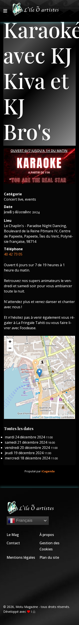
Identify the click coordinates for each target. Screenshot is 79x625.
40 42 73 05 (13, 254)
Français (23, 520)
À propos (47, 534)
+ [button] (10, 341)
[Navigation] (5, 11)
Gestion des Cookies (49, 546)
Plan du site (49, 557)
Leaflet (35, 417)
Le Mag (13, 534)
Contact (13, 543)
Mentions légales (21, 557)
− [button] (10, 348)
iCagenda (48, 471)
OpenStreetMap (52, 417)
